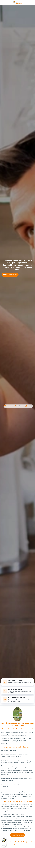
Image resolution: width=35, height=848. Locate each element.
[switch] (3, 845)
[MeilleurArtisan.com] (17, 2)
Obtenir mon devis (9, 275)
